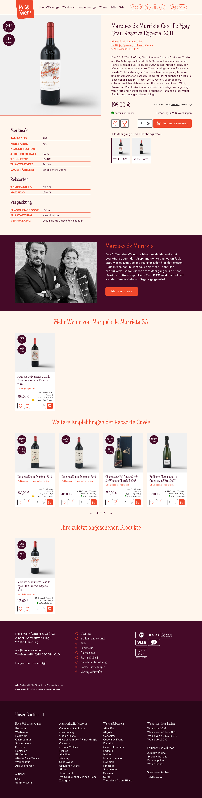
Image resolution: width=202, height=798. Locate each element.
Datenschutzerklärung (135, 410)
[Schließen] (181, 356)
